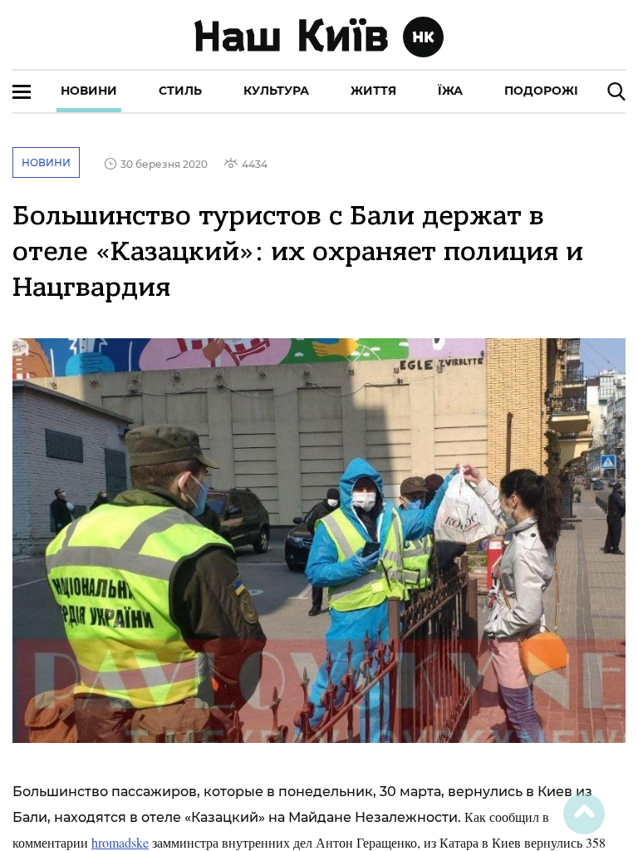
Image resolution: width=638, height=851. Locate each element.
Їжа (450, 90)
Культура (276, 90)
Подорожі (541, 90)
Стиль (180, 90)
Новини (89, 90)
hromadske (120, 842)
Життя (373, 90)
